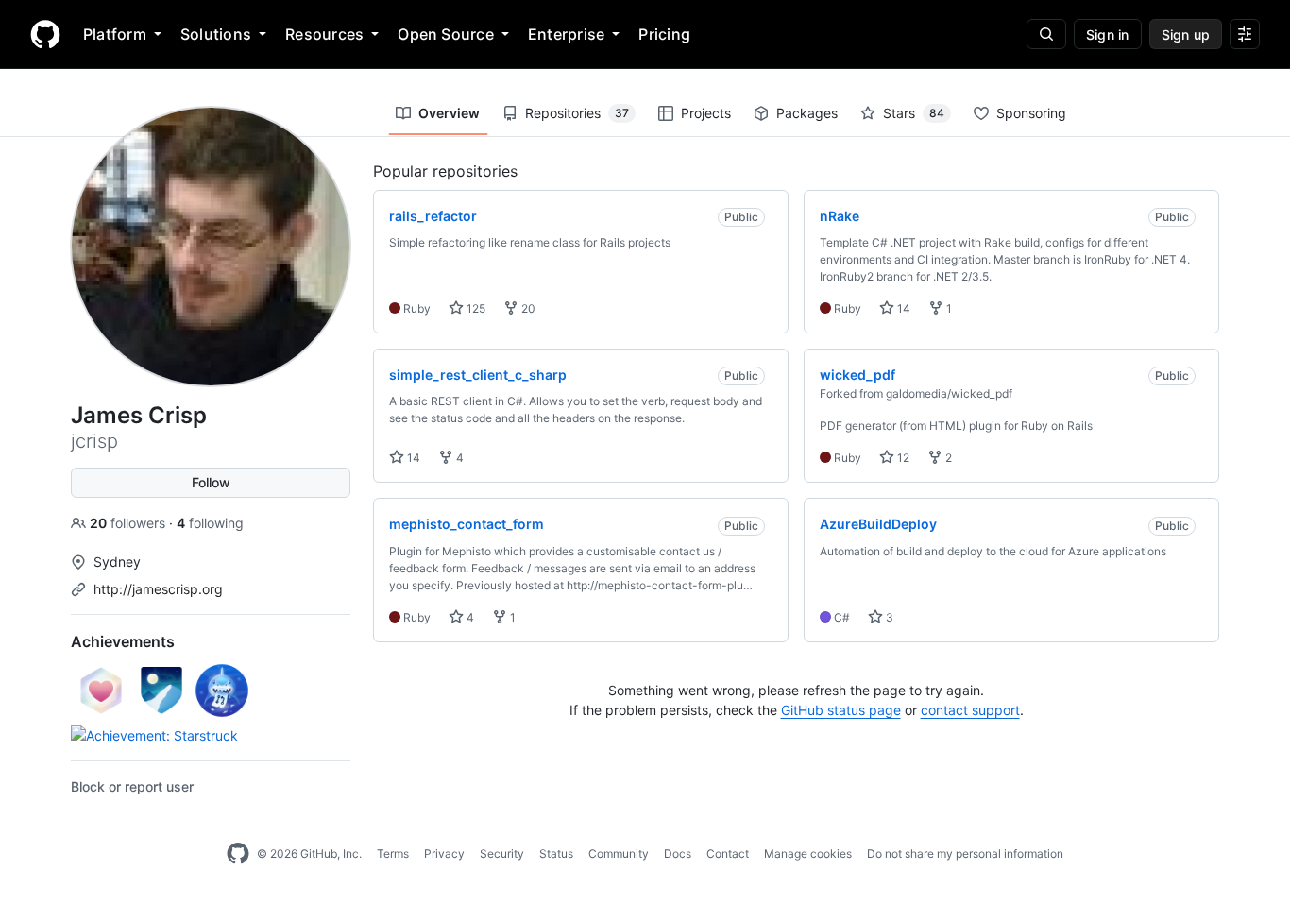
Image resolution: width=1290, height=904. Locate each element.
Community (618, 853)
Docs (677, 853)
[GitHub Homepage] (238, 854)
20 (526, 308)
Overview (449, 113)
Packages (807, 113)
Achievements (123, 641)
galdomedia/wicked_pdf (949, 393)
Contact (727, 853)
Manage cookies (808, 853)
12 (901, 458)
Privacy (444, 853)
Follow (211, 482)
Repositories (577, 113)
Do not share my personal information (965, 853)
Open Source (446, 34)
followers (129, 523)
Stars (913, 113)
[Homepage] (45, 34)
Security (502, 853)
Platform (114, 34)
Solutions (215, 34)
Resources (324, 34)
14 (902, 308)
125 (474, 308)
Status (556, 853)
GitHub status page (841, 710)
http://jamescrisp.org (158, 589)
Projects (706, 113)
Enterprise (566, 34)
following (210, 523)
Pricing (664, 34)
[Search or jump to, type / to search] (1046, 34)
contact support (970, 710)
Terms (393, 853)
